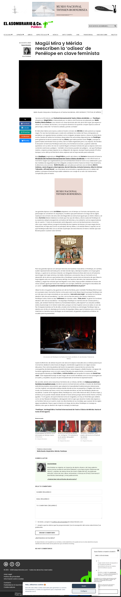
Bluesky (26, 140)
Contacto (7, 583)
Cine (77, 35)
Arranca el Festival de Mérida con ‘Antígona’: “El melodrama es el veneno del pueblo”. (68, 435)
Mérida (57, 451)
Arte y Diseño (67, 35)
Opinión (19, 35)
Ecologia (7, 35)
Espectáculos (41, 35)
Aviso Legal (8, 574)
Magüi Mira (50, 451)
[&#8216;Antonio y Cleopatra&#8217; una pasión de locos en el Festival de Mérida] (91, 426)
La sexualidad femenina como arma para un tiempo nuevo (45, 434)
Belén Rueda (41, 451)
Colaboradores (9, 587)
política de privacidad (60, 522)
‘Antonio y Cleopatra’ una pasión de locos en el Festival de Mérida (90, 435)
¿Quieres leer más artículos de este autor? (62, 479)
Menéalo (26, 136)
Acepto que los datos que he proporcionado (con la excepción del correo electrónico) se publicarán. (68, 526)
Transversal (88, 35)
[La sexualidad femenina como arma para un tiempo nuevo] (45, 426)
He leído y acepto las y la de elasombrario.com (108, 574)
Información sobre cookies (14, 579)
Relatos (114, 35)
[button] (28, 24)
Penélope (63, 451)
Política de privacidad (12, 577)
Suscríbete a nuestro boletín (104, 551)
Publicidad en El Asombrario (14, 585)
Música (55, 35)
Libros (30, 35)
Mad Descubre (102, 35)
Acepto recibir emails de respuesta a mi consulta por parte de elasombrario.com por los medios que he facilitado (108, 565)
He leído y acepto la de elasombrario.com (60, 522)
